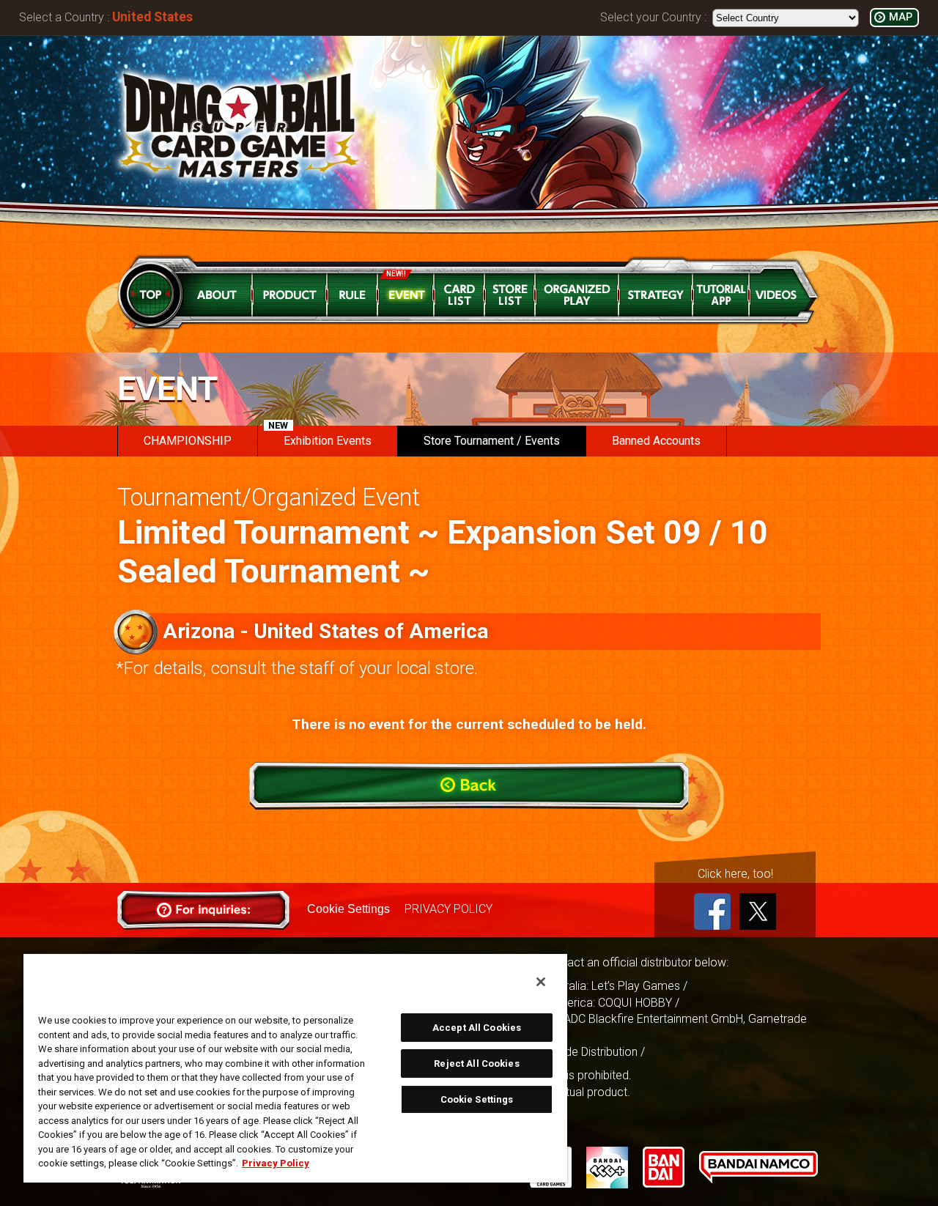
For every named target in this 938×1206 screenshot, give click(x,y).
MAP (900, 17)
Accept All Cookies (476, 1027)
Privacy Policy (275, 1163)
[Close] (541, 982)
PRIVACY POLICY (448, 909)
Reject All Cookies (476, 1063)
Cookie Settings (348, 909)
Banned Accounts (656, 441)
